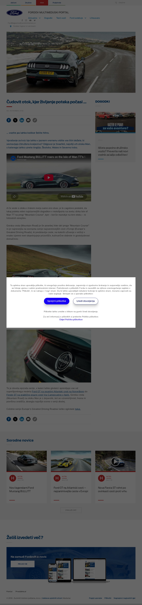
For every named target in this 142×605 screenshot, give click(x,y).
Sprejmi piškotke (56, 301)
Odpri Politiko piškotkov (71, 319)
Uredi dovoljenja (86, 301)
